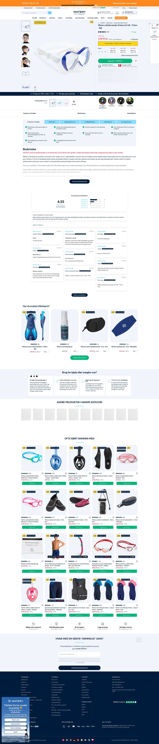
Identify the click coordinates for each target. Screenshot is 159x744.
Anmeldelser (131, 113)
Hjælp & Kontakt (133, 7)
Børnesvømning (15, 728)
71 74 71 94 (116, 7)
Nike (83, 714)
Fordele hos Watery (56, 700)
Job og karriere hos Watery (58, 684)
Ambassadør (55, 695)
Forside (34, 18)
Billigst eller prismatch (33, 627)
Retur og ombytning (26, 692)
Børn (103, 18)
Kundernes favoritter (87, 682)
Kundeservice (24, 679)
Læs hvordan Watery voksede (110, 725)
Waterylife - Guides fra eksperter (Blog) (61, 710)
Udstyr (60, 18)
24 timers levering (28, 7)
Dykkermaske (109, 22)
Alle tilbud (84, 679)
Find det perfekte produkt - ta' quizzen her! (31, 700)
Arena (83, 709)
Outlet (83, 684)
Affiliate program (56, 697)
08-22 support (79, 627)
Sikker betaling (24, 684)
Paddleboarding (86, 697)
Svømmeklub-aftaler (56, 692)
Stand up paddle (92, 18)
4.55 (60, 202)
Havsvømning (79, 18)
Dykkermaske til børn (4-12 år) (120, 22)
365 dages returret (40, 7)
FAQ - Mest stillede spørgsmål (59, 705)
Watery (83, 704)
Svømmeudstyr (85, 689)
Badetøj (52, 18)
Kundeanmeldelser (56, 702)
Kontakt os (23, 682)
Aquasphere (85, 712)
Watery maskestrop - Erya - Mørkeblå (124, 347)
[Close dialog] (28, 698)
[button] (35, 54)
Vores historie (55, 682)
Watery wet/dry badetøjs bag (29, 564)
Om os (124, 7)
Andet (15, 732)
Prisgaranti (23, 687)
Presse (53, 707)
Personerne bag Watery (57, 689)
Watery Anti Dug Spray (64, 347)
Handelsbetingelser (56, 715)
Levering (23, 689)
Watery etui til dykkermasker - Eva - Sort (94, 347)
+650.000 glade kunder (54, 7)
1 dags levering (102, 627)
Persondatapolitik (56, 712)
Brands (110, 18)
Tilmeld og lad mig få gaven (79, 668)
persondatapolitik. (80, 662)
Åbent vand (15, 720)
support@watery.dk (119, 682)
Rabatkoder (24, 695)
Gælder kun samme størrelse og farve (129, 55)
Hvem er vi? (54, 679)
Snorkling (69, 18)
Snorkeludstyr (85, 692)
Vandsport (42, 18)
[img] (37, 231)
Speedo (84, 707)
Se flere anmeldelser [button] (79, 295)
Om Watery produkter (57, 687)
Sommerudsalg (121, 18)
